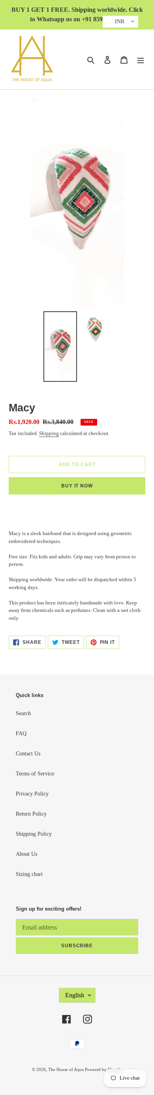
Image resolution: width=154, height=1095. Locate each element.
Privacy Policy (32, 794)
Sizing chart (29, 874)
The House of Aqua (66, 1069)
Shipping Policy (34, 834)
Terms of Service (35, 774)
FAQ (21, 733)
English (74, 995)
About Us (26, 854)
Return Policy (31, 814)
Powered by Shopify (103, 1069)
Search (23, 713)
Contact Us (28, 754)
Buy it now (77, 486)
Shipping (49, 433)
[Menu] (140, 59)
